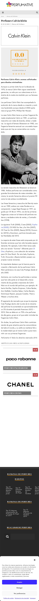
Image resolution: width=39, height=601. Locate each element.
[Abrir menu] (2, 12)
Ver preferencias (19, 593)
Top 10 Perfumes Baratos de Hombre (28, 490)
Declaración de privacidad (22, 598)
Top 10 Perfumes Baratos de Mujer (19, 490)
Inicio (2, 16)
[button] (34, 560)
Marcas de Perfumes (18, 24)
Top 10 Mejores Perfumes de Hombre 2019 (27, 513)
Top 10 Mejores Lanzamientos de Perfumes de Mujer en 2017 (12, 513)
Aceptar (19, 582)
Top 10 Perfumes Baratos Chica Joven (9, 490)
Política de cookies (9, 598)
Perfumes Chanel (13, 393)
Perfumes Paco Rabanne (16, 368)
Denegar (20, 588)
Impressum (33, 598)
